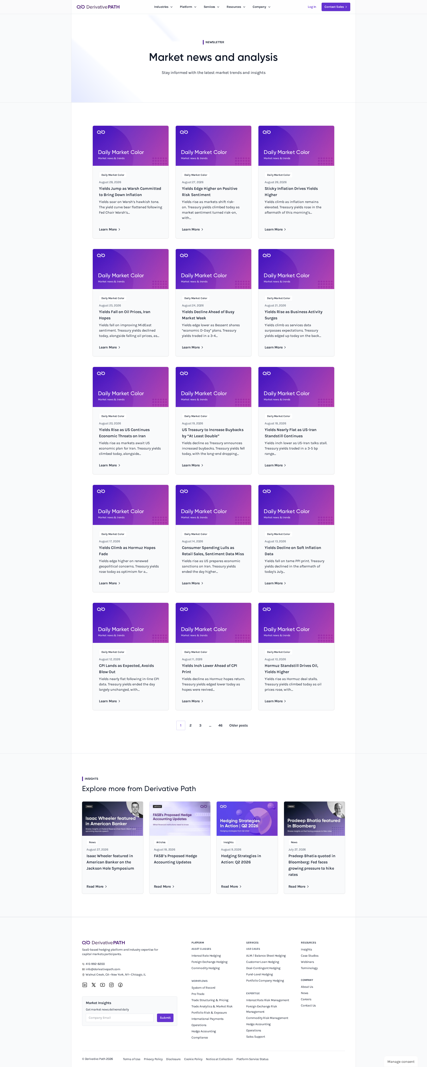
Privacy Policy (153, 1059)
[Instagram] (111, 985)
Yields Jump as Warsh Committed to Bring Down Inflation (130, 191)
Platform (186, 7)
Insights (306, 949)
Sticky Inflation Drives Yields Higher (291, 191)
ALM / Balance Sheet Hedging (266, 956)
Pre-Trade (197, 994)
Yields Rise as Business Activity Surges (293, 314)
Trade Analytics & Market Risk (212, 1006)
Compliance (199, 1037)
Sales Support (256, 1037)
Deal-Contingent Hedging (263, 968)
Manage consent (401, 1061)
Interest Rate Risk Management (267, 1000)
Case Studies (309, 956)
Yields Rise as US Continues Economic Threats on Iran (124, 432)
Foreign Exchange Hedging (209, 962)
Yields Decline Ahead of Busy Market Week (208, 314)
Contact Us (308, 1005)
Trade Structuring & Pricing (210, 1000)
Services (209, 7)
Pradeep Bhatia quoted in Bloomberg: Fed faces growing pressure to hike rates (311, 865)
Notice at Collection (219, 1059)
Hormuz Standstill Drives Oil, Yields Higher (291, 668)
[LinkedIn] (84, 985)
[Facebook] (120, 985)
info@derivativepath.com (103, 969)
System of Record (203, 988)
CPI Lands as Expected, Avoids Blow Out (126, 668)
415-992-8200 (95, 964)
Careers (306, 999)
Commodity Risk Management (267, 1018)
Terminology (309, 968)
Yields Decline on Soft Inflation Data (293, 550)
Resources (234, 7)
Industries (161, 7)
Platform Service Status (252, 1059)
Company (307, 980)
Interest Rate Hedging (206, 956)
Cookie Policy (193, 1059)
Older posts (238, 725)
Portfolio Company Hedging (265, 980)
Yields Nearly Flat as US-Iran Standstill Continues (290, 432)
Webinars (307, 962)
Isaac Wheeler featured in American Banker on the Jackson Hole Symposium (110, 862)
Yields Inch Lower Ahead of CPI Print (209, 668)
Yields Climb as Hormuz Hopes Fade (127, 550)
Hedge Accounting (204, 1031)
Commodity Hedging (205, 968)
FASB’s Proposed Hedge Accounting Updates (175, 859)
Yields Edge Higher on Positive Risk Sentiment (209, 191)
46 (220, 725)
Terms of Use (131, 1059)
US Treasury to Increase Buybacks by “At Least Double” (213, 432)
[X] (93, 985)
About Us (307, 987)
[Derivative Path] (98, 7)
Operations (198, 1025)
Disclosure (173, 1059)
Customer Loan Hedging (262, 962)
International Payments (207, 1019)
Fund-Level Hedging (260, 974)
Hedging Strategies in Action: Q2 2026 (241, 859)
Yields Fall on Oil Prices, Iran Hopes (124, 314)
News (304, 993)
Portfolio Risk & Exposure (209, 1012)
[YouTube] (102, 985)
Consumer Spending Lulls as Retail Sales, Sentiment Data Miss (213, 550)
